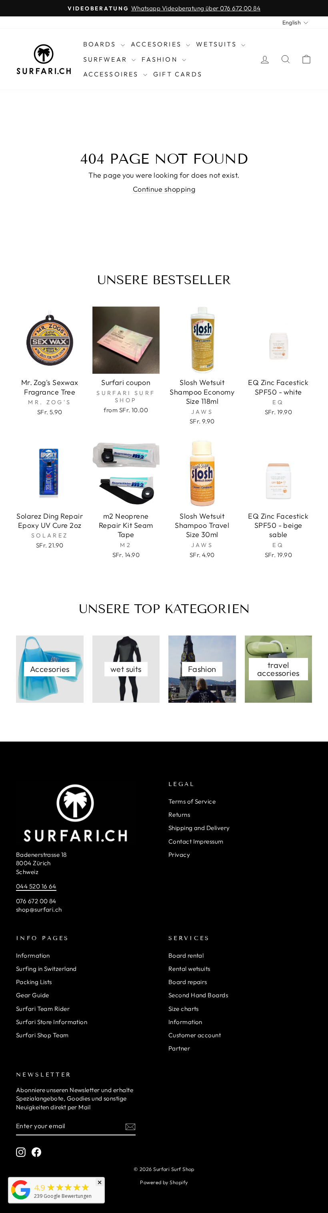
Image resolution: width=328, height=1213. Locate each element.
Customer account (194, 1035)
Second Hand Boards (198, 995)
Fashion (161, 59)
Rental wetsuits (189, 968)
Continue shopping (164, 189)
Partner (179, 1048)
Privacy (179, 854)
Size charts (183, 1009)
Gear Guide (32, 995)
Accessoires (112, 74)
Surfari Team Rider (43, 1009)
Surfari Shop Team (42, 1035)
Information (33, 955)
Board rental (186, 955)
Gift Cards (177, 74)
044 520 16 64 (36, 886)
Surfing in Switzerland (46, 968)
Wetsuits (217, 44)
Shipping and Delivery (199, 828)
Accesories (157, 44)
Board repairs (187, 982)
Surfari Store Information (51, 1022)
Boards (101, 44)
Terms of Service (192, 801)
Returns (179, 814)
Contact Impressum (196, 841)
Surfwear (106, 59)
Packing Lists (34, 982)
